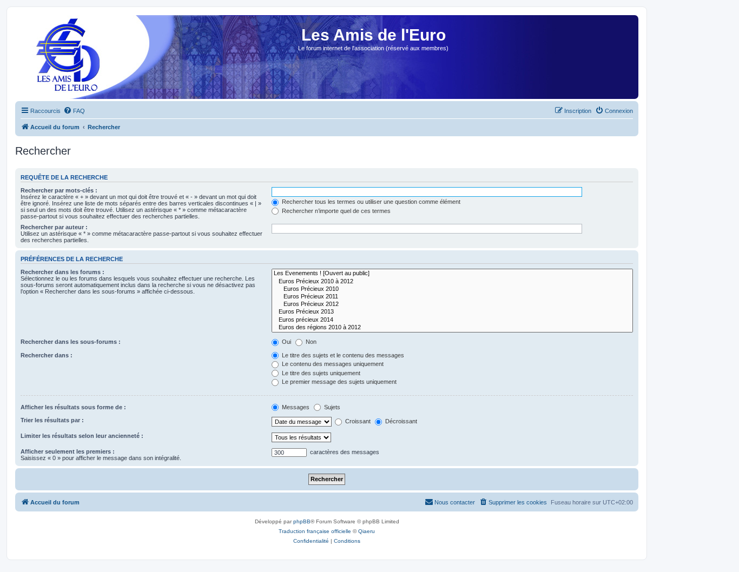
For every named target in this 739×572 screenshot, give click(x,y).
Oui (285, 341)
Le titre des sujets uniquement (320, 373)
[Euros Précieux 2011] (452, 297)
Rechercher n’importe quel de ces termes (335, 211)
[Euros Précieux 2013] (452, 312)
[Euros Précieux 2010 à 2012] (452, 281)
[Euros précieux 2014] (452, 320)
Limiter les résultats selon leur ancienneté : (82, 436)
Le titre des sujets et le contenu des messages (342, 355)
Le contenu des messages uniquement (332, 364)
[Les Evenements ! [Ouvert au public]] (452, 273)
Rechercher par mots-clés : (59, 190)
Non (310, 341)
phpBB (302, 521)
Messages (294, 407)
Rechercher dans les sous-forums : (71, 341)
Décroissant (400, 421)
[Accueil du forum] (64, 60)
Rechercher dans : (46, 355)
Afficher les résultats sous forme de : (73, 407)
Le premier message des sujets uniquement (338, 381)
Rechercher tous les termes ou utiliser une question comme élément (370, 201)
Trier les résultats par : (52, 420)
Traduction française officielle (315, 531)
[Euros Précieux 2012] (452, 304)
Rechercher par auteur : (54, 227)
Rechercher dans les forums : (62, 272)
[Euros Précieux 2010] (452, 289)
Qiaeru (366, 531)
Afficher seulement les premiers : (68, 451)
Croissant (357, 421)
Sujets (331, 407)
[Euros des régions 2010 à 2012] (452, 327)
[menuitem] (74, 110)
